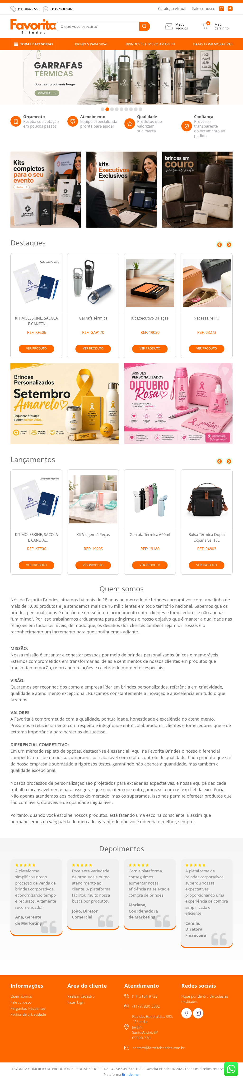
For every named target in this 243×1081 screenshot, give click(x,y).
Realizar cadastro (81, 996)
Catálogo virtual (172, 8)
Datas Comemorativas (213, 44)
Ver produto (36, 348)
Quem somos (21, 996)
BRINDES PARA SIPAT (91, 44)
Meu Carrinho (222, 26)
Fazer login (76, 1002)
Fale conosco (203, 8)
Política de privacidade (28, 1014)
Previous (219, 244)
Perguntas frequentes (27, 1008)
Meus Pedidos (181, 26)
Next (229, 244)
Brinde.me (130, 1074)
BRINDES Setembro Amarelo (150, 44)
